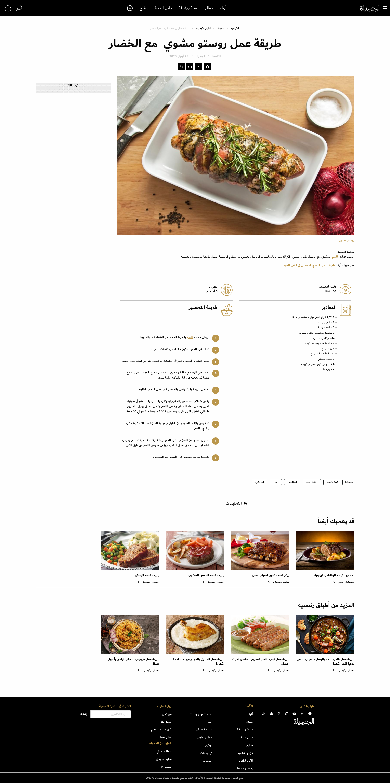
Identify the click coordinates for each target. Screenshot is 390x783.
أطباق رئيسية (203, 28)
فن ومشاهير (245, 753)
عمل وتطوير (205, 737)
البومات (207, 760)
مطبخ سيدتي (164, 759)
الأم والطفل (246, 760)
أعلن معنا (166, 737)
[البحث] (18, 8)
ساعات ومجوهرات (201, 714)
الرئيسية (235, 28)
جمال (209, 8)
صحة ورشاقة (188, 8)
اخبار (209, 721)
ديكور (209, 745)
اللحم (335, 256)
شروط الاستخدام (161, 729)
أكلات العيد (311, 482)
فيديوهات (206, 753)
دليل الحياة (163, 8)
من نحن (167, 714)
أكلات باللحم (333, 482)
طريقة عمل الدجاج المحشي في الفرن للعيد (309, 265)
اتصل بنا (166, 721)
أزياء (223, 8)
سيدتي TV (165, 766)
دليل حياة (247, 737)
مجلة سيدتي (164, 751)
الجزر (275, 482)
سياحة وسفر (204, 729)
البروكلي (259, 482)
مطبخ (144, 8)
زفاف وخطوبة (245, 768)
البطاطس (292, 482)
